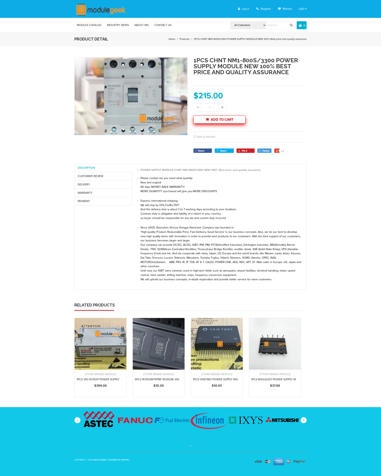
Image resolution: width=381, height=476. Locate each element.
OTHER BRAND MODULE (100, 374)
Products (185, 39)
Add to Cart (222, 120)
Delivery (84, 184)
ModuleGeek (100, 460)
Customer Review (90, 176)
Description (86, 168)
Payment (84, 201)
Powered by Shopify (118, 460)
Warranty (85, 193)
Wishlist (287, 9)
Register (266, 9)
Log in (245, 9)
